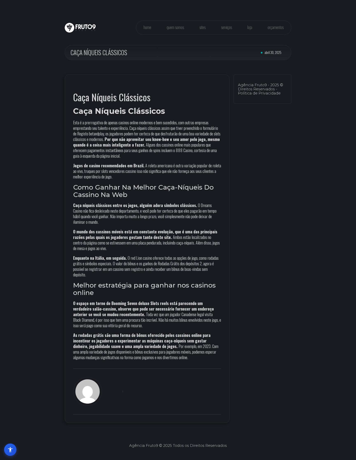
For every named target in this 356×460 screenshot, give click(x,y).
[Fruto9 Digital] (80, 27)
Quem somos (175, 27)
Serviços (226, 27)
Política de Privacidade (259, 93)
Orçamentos (276, 27)
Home (147, 27)
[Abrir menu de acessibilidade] (10, 450)
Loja (249, 27)
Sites (202, 27)
